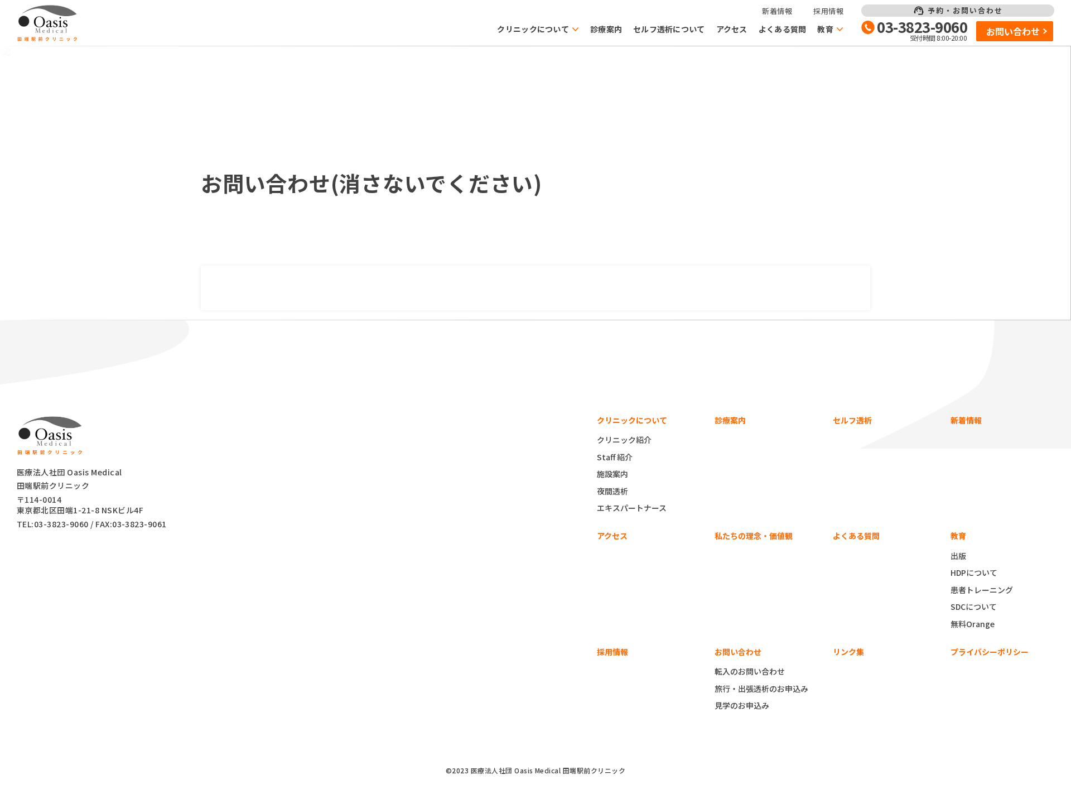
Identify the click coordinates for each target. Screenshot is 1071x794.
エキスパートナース (632, 507)
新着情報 (777, 11)
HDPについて (974, 572)
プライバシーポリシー (990, 651)
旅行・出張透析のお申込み (761, 688)
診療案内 (606, 29)
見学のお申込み (742, 705)
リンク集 (848, 651)
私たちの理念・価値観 (754, 535)
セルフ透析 (852, 420)
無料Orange (973, 623)
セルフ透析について (669, 29)
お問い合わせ (1013, 31)
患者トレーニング (982, 589)
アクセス (731, 29)
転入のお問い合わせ (750, 671)
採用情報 (828, 11)
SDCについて (974, 606)
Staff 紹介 (615, 457)
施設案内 (612, 473)
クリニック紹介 (624, 439)
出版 (958, 555)
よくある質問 (783, 29)
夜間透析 (612, 491)
